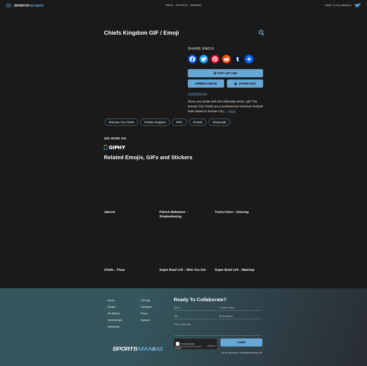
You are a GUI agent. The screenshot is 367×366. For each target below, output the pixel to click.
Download (247, 83)
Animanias (114, 326)
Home (111, 300)
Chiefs (198, 122)
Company (146, 306)
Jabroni (109, 212)
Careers (145, 320)
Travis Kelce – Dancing (232, 212)
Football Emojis (197, 93)
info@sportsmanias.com (252, 353)
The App (145, 300)
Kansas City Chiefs (122, 122)
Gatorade (220, 122)
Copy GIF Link (227, 73)
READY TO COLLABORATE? (338, 5)
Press (144, 313)
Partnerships (115, 320)
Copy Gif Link (129, 195)
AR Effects (114, 313)
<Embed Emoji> (206, 83)
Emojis (111, 306)
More (232, 111)
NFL (180, 122)
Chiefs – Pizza (114, 269)
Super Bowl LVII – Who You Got (182, 269)
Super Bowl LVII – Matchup (234, 269)
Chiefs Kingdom (156, 122)
